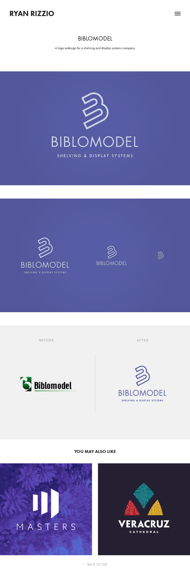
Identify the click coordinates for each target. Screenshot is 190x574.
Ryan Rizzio (31, 13)
